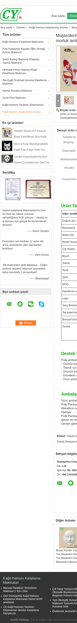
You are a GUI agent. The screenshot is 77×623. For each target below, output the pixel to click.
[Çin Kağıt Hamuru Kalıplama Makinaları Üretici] (12, 14)
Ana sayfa (58, 16)
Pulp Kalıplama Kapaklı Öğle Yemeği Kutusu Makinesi (23, 50)
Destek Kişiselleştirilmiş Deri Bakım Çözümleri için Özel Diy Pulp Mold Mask (31, 162)
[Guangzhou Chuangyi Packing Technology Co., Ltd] (58, 101)
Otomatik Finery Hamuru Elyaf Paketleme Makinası (19, 71)
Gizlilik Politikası (19, 619)
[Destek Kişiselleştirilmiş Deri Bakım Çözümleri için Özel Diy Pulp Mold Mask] (7, 158)
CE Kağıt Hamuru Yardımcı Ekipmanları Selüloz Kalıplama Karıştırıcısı (21, 610)
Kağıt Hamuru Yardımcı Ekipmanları (23, 104)
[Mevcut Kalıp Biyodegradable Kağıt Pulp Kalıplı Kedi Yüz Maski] (7, 145)
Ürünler (20, 27)
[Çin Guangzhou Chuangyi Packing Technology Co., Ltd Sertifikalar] (13, 189)
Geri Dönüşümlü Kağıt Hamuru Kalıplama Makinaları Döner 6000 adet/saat (22, 599)
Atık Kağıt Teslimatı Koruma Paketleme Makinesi (24, 82)
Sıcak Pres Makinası (14, 97)
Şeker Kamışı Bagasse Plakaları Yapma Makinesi (21, 61)
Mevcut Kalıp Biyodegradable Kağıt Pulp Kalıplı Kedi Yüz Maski (31, 149)
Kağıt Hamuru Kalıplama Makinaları (23, 41)
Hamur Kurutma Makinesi (17, 90)
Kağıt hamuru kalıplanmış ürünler (48, 27)
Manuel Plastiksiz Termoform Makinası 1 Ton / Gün (20, 589)
